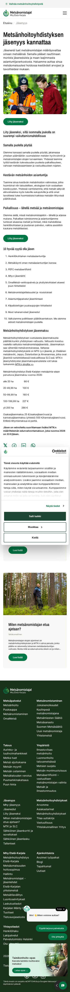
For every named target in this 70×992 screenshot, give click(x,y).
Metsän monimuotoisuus (52, 770)
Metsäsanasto (45, 722)
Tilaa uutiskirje (45, 818)
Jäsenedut (9, 809)
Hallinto (8, 874)
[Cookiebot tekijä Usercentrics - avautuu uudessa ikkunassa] (52, 451)
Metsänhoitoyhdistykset (51, 813)
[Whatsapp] (33, 445)
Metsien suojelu (46, 766)
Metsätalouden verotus (17, 775)
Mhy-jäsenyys (11, 804)
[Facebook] (14, 445)
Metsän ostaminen (14, 771)
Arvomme (43, 804)
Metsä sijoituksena (14, 762)
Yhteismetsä (44, 735)
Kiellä (35, 537)
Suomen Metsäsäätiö (49, 726)
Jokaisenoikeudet (47, 705)
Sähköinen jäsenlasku (16, 839)
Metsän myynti (12, 766)
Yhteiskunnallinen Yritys (51, 827)
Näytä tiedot (53, 505)
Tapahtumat (44, 866)
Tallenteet (9, 843)
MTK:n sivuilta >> (24, 364)
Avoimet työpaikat (48, 857)
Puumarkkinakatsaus (15, 780)
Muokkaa (33, 526)
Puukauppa (10, 709)
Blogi (40, 861)
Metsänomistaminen (15, 714)
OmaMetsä (9, 718)
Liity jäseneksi (15, 121)
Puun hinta (9, 784)
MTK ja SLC (10, 826)
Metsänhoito (11, 705)
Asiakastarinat (45, 809)
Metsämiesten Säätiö (49, 717)
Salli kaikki (35, 516)
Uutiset (41, 870)
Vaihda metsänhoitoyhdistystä (26, 3)
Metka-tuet (10, 757)
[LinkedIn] (23, 445)
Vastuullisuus (44, 822)
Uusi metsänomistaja (49, 731)
